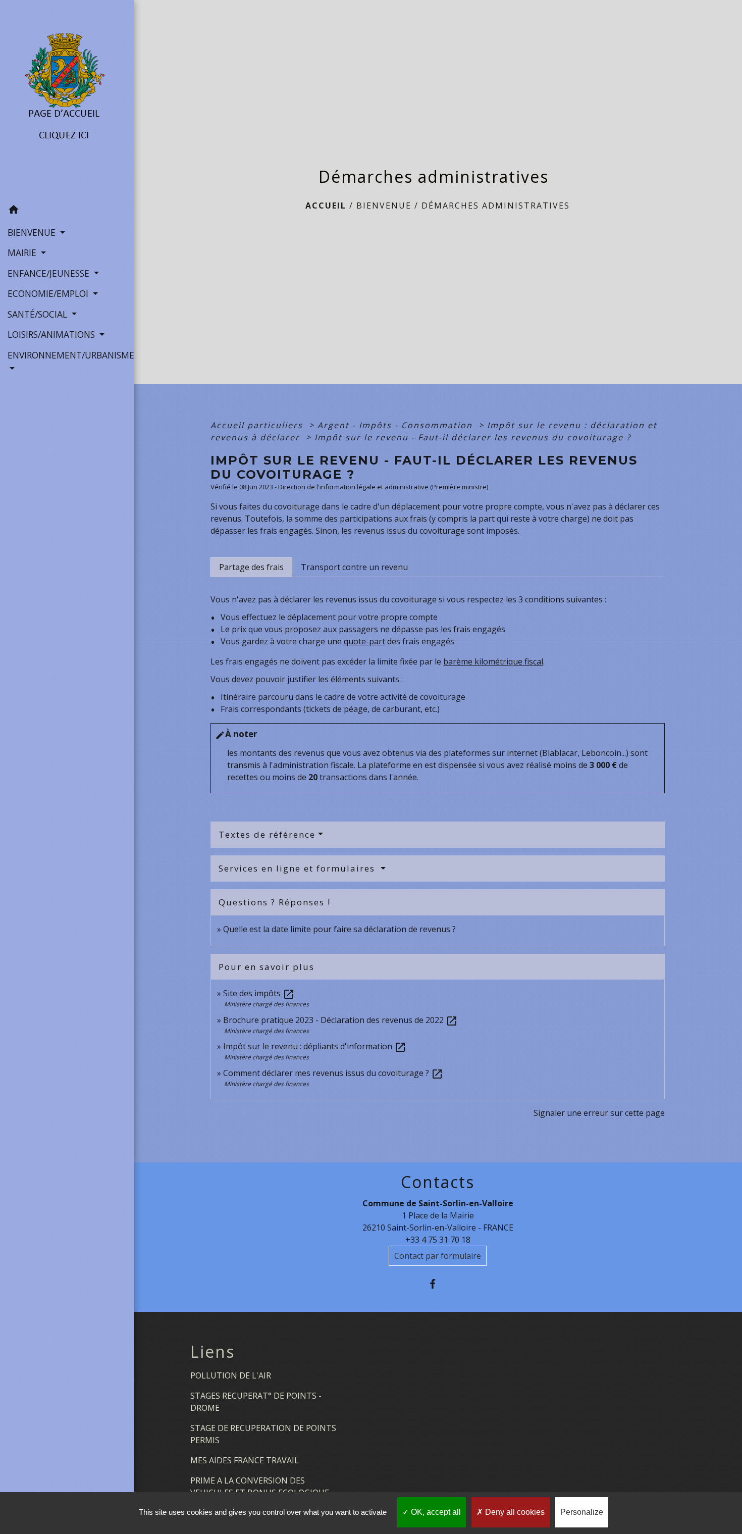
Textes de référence (267, 834)
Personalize (581, 1512)
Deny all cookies (514, 1512)
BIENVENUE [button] (33, 232)
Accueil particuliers (258, 425)
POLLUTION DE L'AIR (230, 1375)
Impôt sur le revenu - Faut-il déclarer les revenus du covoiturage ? (472, 437)
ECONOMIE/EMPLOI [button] (49, 293)
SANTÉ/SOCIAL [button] (39, 314)
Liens (212, 1351)
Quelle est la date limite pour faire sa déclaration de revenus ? (339, 929)
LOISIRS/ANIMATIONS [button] (52, 334)
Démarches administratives (495, 205)
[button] (67, 211)
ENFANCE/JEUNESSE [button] (50, 273)
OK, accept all (435, 1512)
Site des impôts (259, 993)
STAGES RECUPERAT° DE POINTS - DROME (256, 1401)
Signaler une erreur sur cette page (599, 1112)
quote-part (364, 641)
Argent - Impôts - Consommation (396, 425)
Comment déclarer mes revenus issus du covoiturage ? (333, 1073)
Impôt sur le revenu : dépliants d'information (314, 1046)
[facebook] (438, 1284)
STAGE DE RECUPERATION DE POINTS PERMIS (263, 1434)
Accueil (325, 205)
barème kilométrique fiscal (493, 661)
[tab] (251, 567)
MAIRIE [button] (23, 252)
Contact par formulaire (437, 1255)
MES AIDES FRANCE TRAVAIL (244, 1460)
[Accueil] (67, 100)
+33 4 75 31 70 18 (437, 1239)
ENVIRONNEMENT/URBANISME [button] (67, 355)
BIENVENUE (383, 205)
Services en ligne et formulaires (298, 868)
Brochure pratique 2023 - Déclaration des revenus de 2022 (340, 1020)
